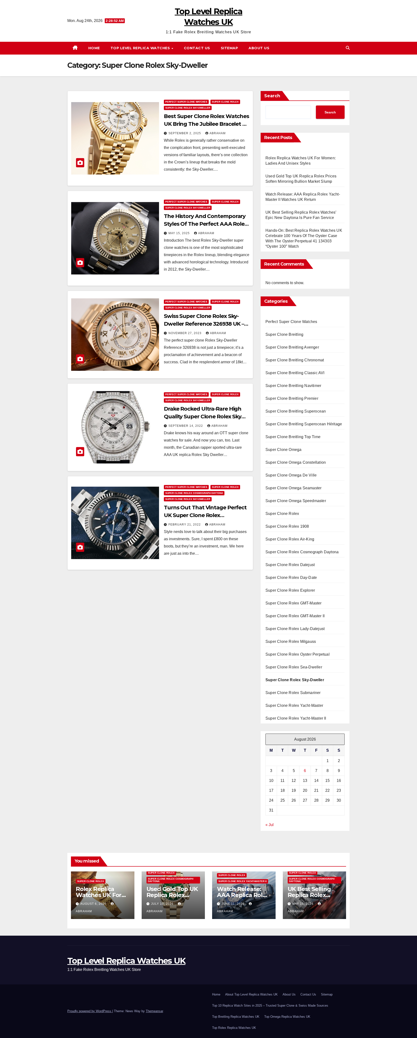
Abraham (217, 133)
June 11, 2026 (233, 903)
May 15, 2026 (303, 903)
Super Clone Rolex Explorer (290, 590)
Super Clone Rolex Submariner (293, 693)
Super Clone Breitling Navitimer (293, 386)
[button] (348, 48)
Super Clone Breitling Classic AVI (295, 373)
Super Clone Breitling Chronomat (294, 360)
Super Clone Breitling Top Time (292, 437)
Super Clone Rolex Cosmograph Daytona (194, 493)
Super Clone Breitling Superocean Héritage (303, 424)
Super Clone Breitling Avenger (292, 347)
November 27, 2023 (185, 333)
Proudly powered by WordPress (89, 1011)
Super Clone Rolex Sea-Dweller (293, 667)
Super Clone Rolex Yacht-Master (294, 705)
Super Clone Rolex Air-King (289, 539)
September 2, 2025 (185, 133)
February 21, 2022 (185, 524)
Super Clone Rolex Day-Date (291, 577)
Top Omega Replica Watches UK (287, 1016)
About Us (259, 48)
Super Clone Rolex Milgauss (290, 641)
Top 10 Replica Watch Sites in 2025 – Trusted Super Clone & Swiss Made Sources (270, 1005)
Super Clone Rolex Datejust (290, 565)
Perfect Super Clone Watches (186, 101)
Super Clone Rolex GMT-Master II (295, 616)
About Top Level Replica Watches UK (251, 994)
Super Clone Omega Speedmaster (295, 501)
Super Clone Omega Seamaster (293, 488)
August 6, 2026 (93, 903)
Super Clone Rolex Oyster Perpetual (297, 654)
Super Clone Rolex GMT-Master (293, 603)
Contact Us (197, 48)
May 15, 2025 (179, 233)
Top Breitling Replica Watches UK (235, 1016)
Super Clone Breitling (284, 334)
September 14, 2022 (186, 426)
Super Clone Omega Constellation (295, 462)
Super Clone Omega (283, 450)
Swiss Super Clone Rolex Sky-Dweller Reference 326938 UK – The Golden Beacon (204, 324)
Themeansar (154, 1011)
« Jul (269, 825)
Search (272, 95)
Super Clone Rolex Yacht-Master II (295, 718)
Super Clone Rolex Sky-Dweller (187, 107)
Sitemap (229, 48)
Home (94, 48)
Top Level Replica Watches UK (126, 961)
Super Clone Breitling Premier (291, 398)
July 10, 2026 (162, 903)
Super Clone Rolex (225, 101)
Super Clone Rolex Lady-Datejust (295, 629)
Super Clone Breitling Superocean (295, 411)
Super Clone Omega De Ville (291, 475)
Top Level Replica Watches (141, 48)
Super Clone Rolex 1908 (287, 526)
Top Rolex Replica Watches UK (234, 1028)
